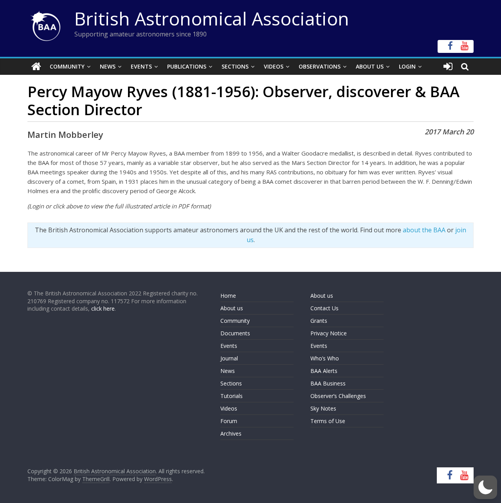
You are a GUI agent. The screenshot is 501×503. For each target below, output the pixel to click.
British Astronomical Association (211, 18)
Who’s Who (324, 358)
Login (407, 66)
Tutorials (231, 396)
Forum (228, 421)
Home (228, 295)
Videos (273, 66)
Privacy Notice (328, 333)
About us (231, 308)
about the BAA (424, 230)
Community (67, 66)
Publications (186, 66)
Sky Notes (323, 408)
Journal (229, 358)
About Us (370, 66)
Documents (235, 333)
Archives (230, 433)
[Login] (448, 66)
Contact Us (324, 308)
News (107, 66)
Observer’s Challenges (338, 396)
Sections (235, 66)
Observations (320, 66)
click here (103, 308)
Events (141, 66)
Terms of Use (327, 421)
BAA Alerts (323, 371)
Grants (318, 320)
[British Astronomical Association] (36, 66)
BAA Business (328, 383)
